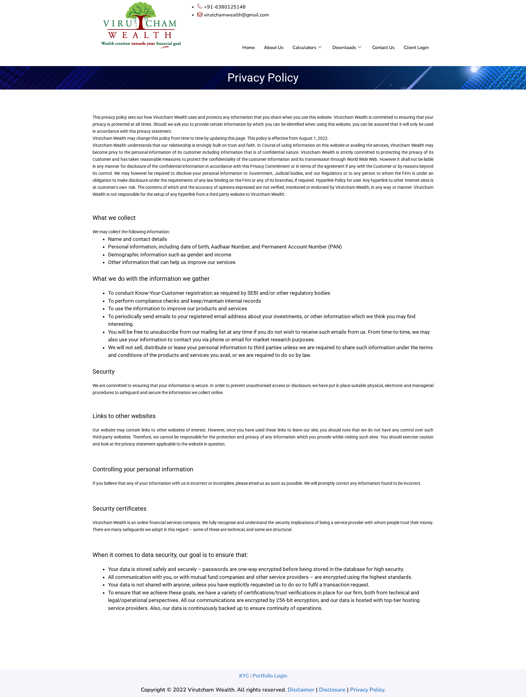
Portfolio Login (270, 676)
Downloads (344, 47)
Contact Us (383, 47)
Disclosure (332, 689)
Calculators (304, 47)
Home (248, 47)
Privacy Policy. (367, 689)
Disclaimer (301, 689)
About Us (273, 47)
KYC (244, 676)
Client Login (416, 47)
